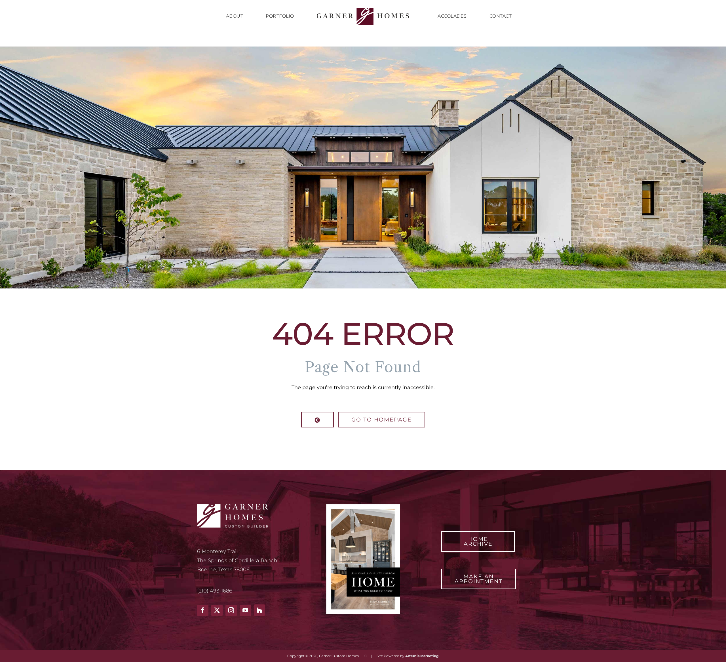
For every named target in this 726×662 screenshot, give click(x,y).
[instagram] (231, 610)
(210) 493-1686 (214, 591)
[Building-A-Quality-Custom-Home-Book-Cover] (363, 506)
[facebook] (202, 610)
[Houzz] (259, 610)
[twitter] (217, 610)
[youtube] (245, 610)
